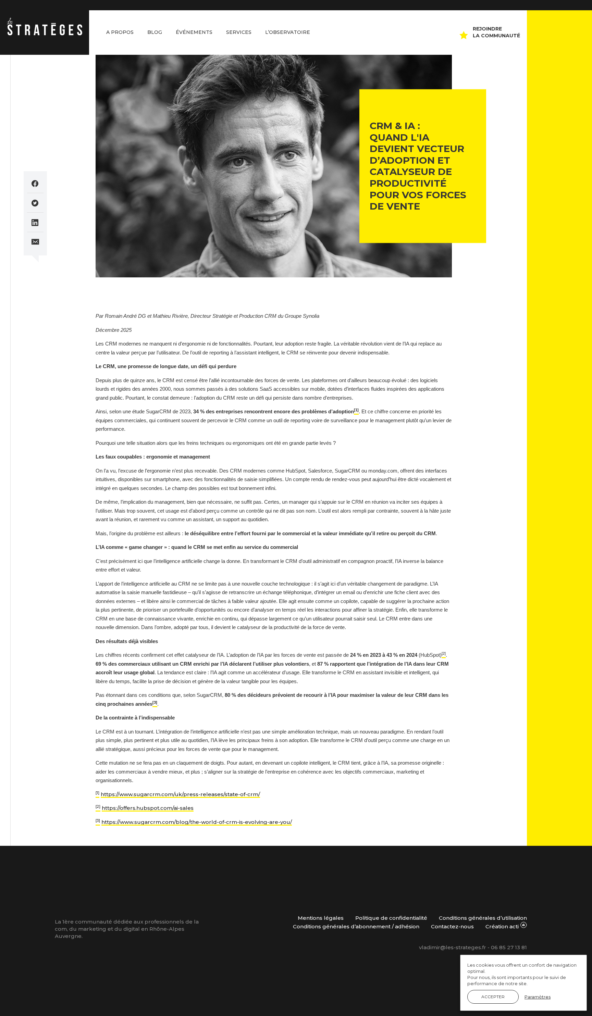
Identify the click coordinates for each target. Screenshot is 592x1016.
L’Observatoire (287, 32)
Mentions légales (321, 918)
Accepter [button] (493, 996)
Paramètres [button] (538, 997)
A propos (120, 32)
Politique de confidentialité (391, 918)
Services (238, 32)
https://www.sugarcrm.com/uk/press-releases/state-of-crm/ (180, 794)
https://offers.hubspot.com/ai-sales (148, 808)
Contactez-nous (452, 926)
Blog (154, 32)
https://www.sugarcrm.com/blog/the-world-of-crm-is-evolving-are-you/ (196, 822)
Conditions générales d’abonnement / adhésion (356, 926)
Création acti (502, 926)
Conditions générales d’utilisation (483, 918)
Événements (194, 32)
